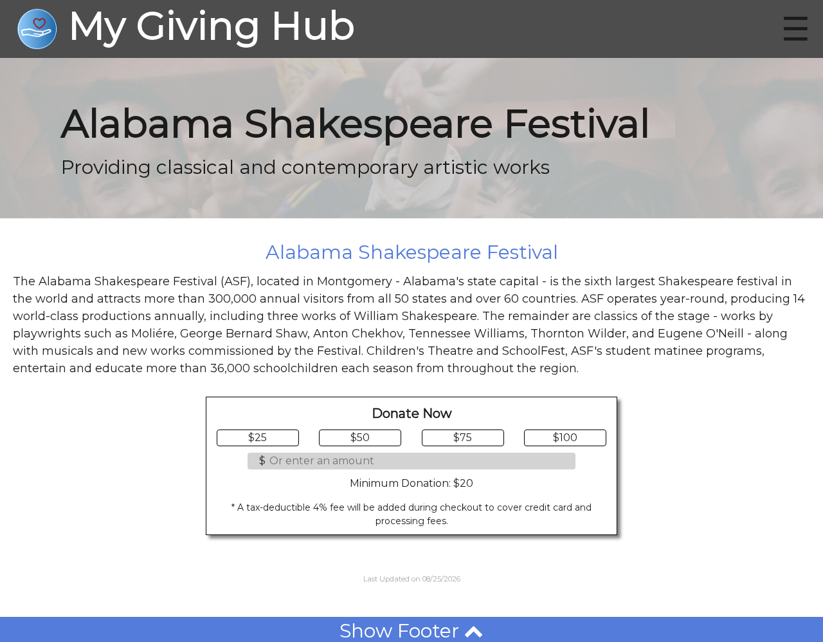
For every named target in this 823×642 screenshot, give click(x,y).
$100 (565, 437)
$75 (462, 437)
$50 (360, 437)
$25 (257, 437)
